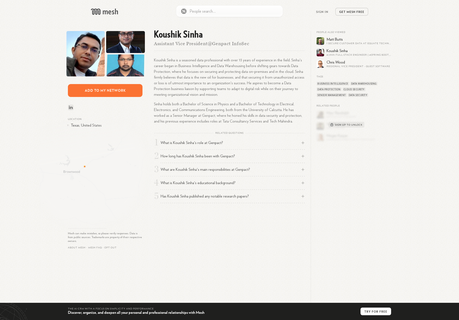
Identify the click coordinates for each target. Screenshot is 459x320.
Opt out (110, 247)
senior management (331, 95)
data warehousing (364, 83)
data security (358, 95)
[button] (95, 248)
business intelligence (332, 83)
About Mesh (77, 247)
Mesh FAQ (95, 247)
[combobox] (229, 11)
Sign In (322, 12)
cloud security (354, 89)
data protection (329, 89)
